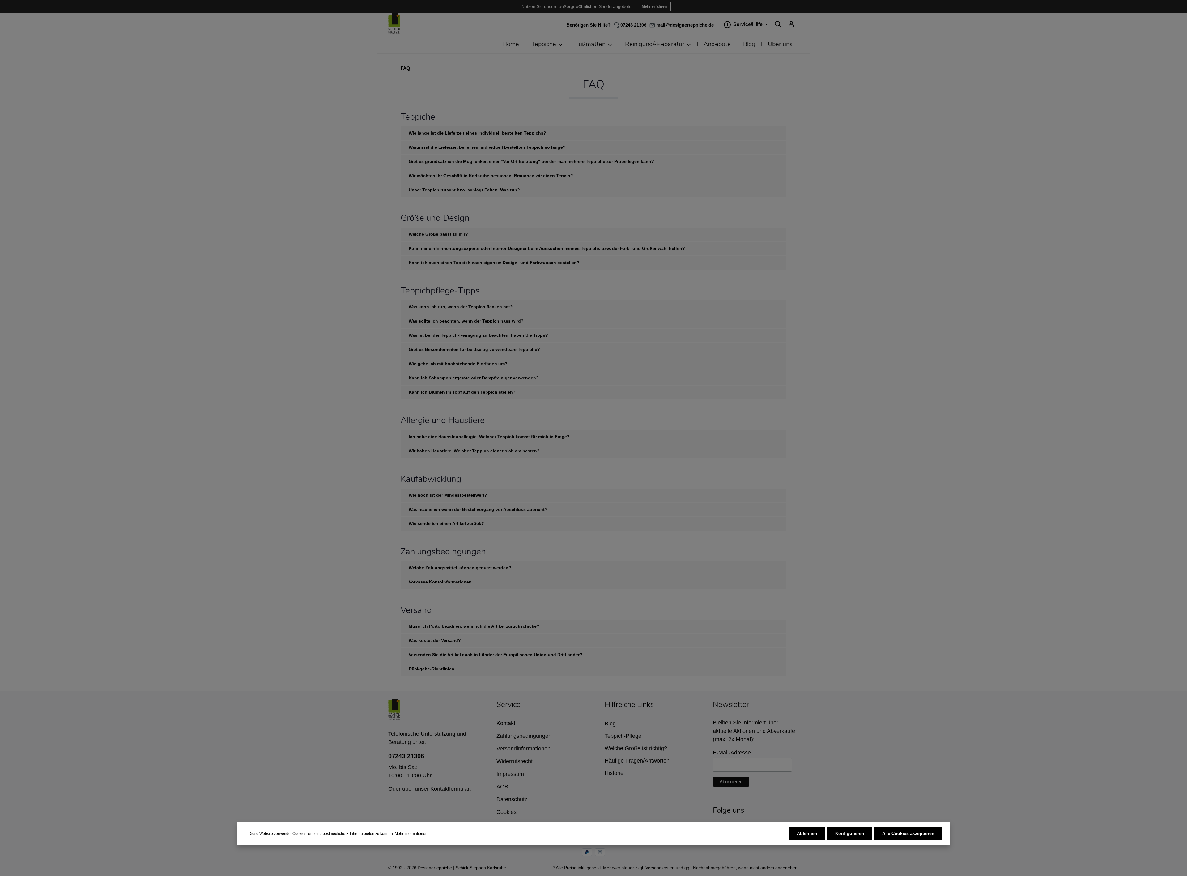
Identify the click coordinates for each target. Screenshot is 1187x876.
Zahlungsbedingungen (523, 736)
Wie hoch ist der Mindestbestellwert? (448, 495)
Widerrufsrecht (514, 761)
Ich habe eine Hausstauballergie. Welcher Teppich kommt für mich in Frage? (489, 436)
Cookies (506, 812)
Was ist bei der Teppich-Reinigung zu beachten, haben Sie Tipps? (478, 335)
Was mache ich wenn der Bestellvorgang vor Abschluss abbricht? (478, 509)
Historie (614, 773)
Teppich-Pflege (623, 736)
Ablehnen (807, 833)
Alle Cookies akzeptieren (908, 833)
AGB (502, 787)
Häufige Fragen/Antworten (637, 761)
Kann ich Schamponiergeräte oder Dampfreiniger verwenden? (474, 377)
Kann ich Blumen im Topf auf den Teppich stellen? (462, 392)
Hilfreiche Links (629, 704)
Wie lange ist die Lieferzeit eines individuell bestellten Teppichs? (477, 132)
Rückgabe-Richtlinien (431, 668)
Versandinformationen (523, 749)
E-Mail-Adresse (732, 753)
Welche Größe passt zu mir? (438, 234)
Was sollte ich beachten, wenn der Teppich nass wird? (466, 320)
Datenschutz (511, 799)
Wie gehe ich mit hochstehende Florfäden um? (458, 363)
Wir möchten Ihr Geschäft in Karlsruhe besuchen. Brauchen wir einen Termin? (491, 175)
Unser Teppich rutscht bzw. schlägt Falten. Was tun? (464, 189)
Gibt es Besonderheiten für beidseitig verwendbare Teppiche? (474, 349)
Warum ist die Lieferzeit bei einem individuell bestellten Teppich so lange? (487, 147)
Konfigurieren (849, 833)
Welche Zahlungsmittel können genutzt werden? (460, 567)
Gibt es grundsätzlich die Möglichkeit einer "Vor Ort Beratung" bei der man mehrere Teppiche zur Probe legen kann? (531, 161)
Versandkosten (659, 867)
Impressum (510, 774)
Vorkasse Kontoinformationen (440, 581)
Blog (610, 723)
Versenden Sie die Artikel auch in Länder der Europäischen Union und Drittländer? (495, 654)
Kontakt (505, 723)
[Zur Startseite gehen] (394, 24)
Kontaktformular (450, 789)
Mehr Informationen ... (413, 833)
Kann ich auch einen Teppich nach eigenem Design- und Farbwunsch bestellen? (494, 262)
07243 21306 (632, 25)
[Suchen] (778, 24)
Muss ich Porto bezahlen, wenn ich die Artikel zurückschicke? (474, 626)
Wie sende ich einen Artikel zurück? (446, 523)
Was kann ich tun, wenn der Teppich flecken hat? (461, 306)
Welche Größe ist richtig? (636, 748)
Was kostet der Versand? (435, 640)
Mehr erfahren (654, 6)
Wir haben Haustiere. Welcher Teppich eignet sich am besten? (474, 450)
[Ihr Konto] (791, 24)
